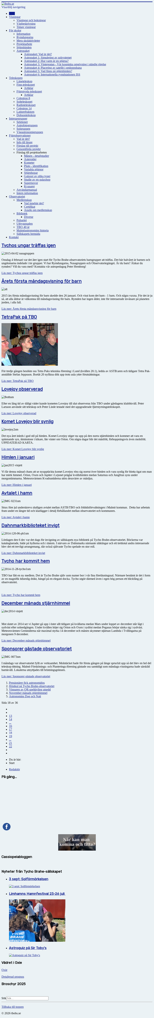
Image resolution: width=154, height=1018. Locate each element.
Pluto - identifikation (36, 166)
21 (10, 743)
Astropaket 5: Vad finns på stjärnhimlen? (48, 71)
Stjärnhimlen (24, 47)
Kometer (29, 162)
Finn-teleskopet (26, 84)
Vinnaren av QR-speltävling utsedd (30, 689)
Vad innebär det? (34, 203)
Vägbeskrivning (26, 23)
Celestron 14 (24, 108)
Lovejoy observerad (22, 389)
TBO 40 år (23, 227)
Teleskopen (16, 77)
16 (10, 726)
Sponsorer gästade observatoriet (37, 648)
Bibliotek (22, 213)
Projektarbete (24, 44)
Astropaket (23, 50)
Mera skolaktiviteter (28, 40)
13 (10, 715)
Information (23, 33)
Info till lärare (24, 142)
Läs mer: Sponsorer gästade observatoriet (26, 676)
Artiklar (28, 88)
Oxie (4, 969)
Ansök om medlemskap (38, 210)
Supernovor (31, 183)
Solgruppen (23, 128)
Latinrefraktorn (25, 111)
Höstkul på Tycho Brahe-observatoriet (31, 686)
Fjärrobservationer (20, 135)
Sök (4, 998)
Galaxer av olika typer (37, 176)
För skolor (15, 30)
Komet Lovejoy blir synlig (28, 421)
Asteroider (30, 159)
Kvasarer (29, 186)
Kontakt (14, 237)
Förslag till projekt (27, 145)
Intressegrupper (18, 118)
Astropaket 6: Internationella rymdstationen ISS (52, 74)
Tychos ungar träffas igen (29, 245)
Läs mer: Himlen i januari (17, 484)
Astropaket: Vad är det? (38, 54)
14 (10, 719)
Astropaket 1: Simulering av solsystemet (48, 57)
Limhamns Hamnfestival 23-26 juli (37, 894)
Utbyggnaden (25, 223)
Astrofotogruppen (27, 125)
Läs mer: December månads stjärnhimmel (26, 640)
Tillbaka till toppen (13, 1006)
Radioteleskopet (26, 105)
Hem (12, 13)
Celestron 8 (23, 98)
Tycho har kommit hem (26, 561)
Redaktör (14, 769)
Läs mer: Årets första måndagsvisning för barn (29, 308)
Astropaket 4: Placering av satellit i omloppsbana (53, 67)
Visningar (14, 16)
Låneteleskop (24, 81)
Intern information (27, 193)
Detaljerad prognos (13, 976)
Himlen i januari (18, 457)
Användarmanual (27, 189)
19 (10, 736)
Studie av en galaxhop (37, 179)
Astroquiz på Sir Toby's (28, 948)
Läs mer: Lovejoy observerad (19, 413)
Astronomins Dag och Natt (25, 696)
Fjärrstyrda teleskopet (29, 91)
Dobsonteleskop (26, 115)
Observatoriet (17, 196)
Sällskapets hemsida (28, 233)
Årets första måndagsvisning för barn (42, 281)
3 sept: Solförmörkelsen (28, 879)
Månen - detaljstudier (36, 155)
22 (10, 746)
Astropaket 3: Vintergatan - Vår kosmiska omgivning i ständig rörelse (65, 64)
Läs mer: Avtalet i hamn (16, 517)
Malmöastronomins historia (33, 230)
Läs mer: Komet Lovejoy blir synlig (23, 449)
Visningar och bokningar (31, 20)
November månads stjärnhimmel (28, 692)
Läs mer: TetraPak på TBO (18, 380)
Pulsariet (22, 220)
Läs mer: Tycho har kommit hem (21, 595)
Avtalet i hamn (17, 493)
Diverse (28, 216)
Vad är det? (23, 138)
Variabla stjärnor (33, 169)
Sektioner (22, 122)
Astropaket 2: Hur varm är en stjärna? (46, 61)
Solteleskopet (24, 101)
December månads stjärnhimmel (36, 603)
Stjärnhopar (31, 172)
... (10, 722)
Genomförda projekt (29, 149)
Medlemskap (24, 199)
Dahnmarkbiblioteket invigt (31, 525)
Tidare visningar (26, 27)
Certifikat (29, 206)
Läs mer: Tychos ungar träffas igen (22, 273)
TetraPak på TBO (19, 317)
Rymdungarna (25, 37)
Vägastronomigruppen (30, 132)
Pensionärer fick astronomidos (27, 682)
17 (10, 729)
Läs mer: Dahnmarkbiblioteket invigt (23, 553)
